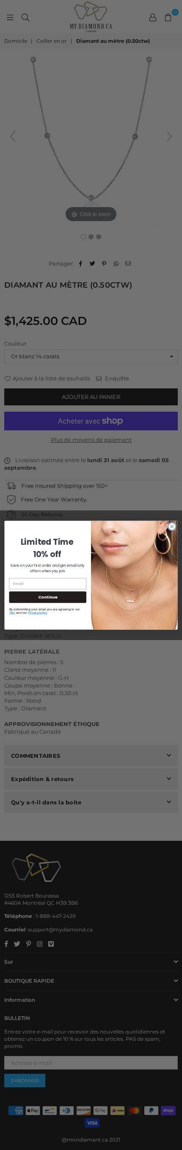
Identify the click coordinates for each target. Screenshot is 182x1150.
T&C (12, 612)
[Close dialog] (172, 526)
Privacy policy (37, 612)
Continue (48, 597)
